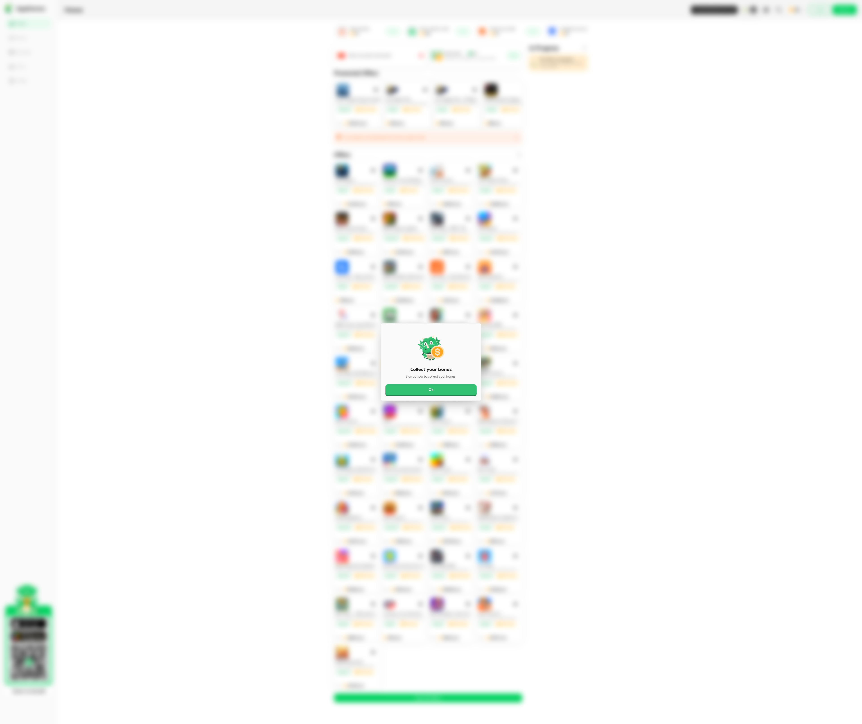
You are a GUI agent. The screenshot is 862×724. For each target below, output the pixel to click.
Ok (431, 389)
